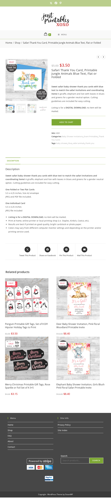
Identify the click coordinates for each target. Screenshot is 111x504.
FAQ (10, 435)
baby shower (61, 143)
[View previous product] (98, 57)
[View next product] (103, 57)
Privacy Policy (64, 424)
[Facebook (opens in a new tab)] (55, 3)
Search (64, 455)
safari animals (79, 143)
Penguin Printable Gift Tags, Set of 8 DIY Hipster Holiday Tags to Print (26, 325)
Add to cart (66, 122)
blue (70, 143)
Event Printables (91, 136)
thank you (89, 143)
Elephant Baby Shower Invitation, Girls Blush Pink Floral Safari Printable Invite (80, 386)
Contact (11, 447)
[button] (43, 62)
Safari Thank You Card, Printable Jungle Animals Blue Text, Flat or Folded (62, 42)
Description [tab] (13, 161)
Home (10, 424)
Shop (10, 430)
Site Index (62, 430)
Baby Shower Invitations (72, 136)
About (10, 441)
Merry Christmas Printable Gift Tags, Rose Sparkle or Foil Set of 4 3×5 (27, 386)
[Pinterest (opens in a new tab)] (60, 3)
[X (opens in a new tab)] (51, 3)
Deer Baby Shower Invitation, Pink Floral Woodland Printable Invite (78, 325)
